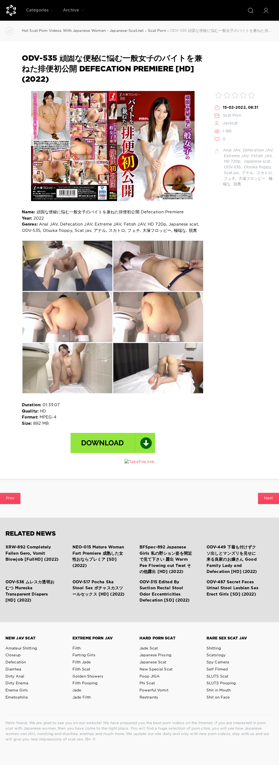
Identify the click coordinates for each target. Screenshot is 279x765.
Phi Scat (147, 683)
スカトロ (264, 173)
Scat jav (231, 173)
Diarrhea (13, 669)
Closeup (13, 655)
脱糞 (236, 184)
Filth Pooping (85, 683)
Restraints (149, 697)
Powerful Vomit (154, 690)
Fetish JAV (260, 156)
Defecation (15, 662)
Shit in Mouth (219, 690)
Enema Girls (16, 690)
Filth (76, 648)
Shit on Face (218, 697)
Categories (37, 10)
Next (268, 498)
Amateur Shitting (21, 648)
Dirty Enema (16, 683)
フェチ (229, 178)
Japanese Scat (153, 662)
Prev (10, 498)
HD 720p (232, 161)
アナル (247, 173)
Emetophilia (16, 697)
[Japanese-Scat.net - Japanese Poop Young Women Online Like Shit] (11, 10)
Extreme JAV (235, 156)
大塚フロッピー (251, 178)
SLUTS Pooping (221, 683)
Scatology (216, 655)
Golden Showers (87, 676)
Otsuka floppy (257, 167)
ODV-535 (232, 167)
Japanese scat (256, 161)
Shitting (214, 648)
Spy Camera (218, 662)
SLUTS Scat (217, 676)
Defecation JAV (257, 150)
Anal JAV (231, 150)
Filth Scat (81, 669)
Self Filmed (217, 669)
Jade (76, 690)
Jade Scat (149, 648)
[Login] (266, 10)
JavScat (230, 123)
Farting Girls (84, 655)
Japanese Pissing (155, 655)
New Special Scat (156, 669)
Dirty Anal (14, 676)
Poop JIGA (150, 676)
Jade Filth (81, 697)
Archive (71, 10)
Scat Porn (232, 115)
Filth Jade (81, 662)
